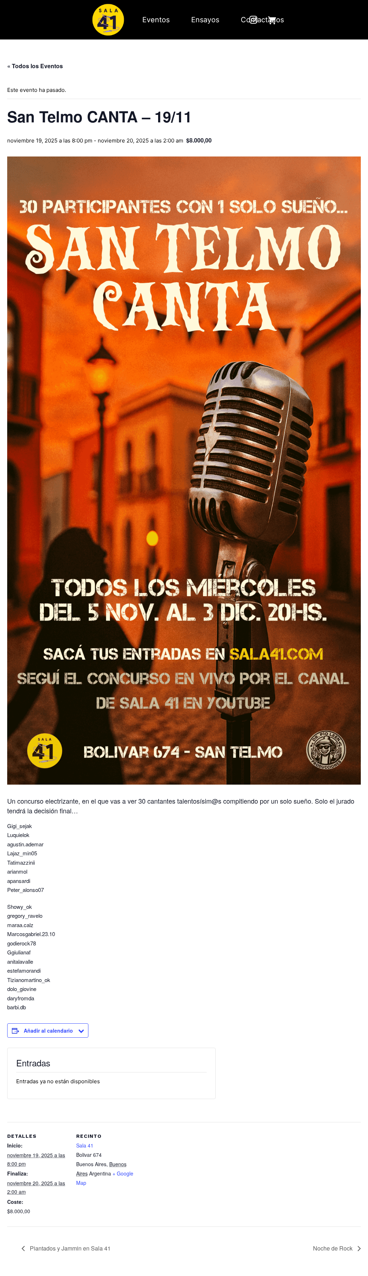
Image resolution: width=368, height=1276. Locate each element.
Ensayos (205, 19)
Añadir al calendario (48, 1030)
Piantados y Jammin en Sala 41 (69, 1248)
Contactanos (262, 19)
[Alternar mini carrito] (272, 20)
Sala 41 (84, 1145)
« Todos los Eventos (35, 66)
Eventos (156, 19)
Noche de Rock (333, 1248)
